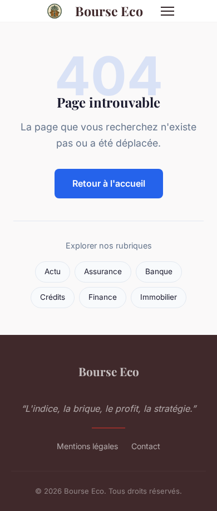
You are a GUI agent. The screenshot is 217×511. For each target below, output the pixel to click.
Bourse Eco (109, 11)
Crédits (52, 297)
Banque (158, 271)
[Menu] (167, 11)
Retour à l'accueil (108, 183)
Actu (53, 271)
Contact (145, 446)
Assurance (103, 271)
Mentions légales (87, 446)
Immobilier (158, 297)
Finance (102, 297)
